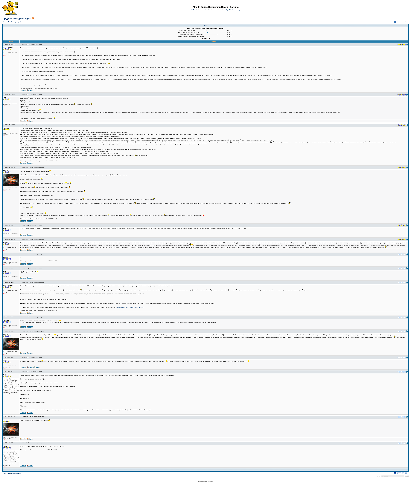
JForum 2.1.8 (204, 481)
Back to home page (235, 10)
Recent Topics (203, 10)
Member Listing (224, 10)
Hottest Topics (213, 10)
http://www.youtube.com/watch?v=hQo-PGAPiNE (131, 307)
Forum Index (6, 22)
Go (406, 22)
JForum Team (211, 481)
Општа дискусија (16, 22)
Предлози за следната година (17, 18)
